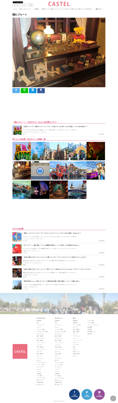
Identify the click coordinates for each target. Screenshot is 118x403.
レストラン (39, 344)
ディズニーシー (35, 250)
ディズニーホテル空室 (42, 331)
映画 (74, 347)
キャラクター (40, 367)
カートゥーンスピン (34, 132)
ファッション (40, 358)
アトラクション (40, 333)
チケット (39, 327)
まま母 (25, 286)
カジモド (35, 274)
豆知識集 (39, 373)
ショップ (39, 369)
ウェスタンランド (33, 286)
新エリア (39, 360)
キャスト (39, 356)
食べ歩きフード (40, 384)
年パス (74, 356)
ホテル (74, 349)
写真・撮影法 (40, 347)
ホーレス (26, 132)
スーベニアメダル (41, 378)
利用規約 (89, 329)
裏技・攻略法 (40, 336)
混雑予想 (75, 322)
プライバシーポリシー (93, 325)
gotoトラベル (40, 380)
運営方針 (89, 333)
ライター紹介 (90, 320)
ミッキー (26, 238)
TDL (38, 322)
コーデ (74, 333)
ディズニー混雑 (40, 329)
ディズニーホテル (41, 362)
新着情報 (39, 320)
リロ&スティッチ (27, 262)
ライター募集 (90, 322)
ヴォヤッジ (43, 132)
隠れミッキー (27, 250)
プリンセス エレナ (37, 262)
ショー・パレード (41, 342)
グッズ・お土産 (40, 364)
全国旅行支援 (40, 382)
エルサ (31, 238)
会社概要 (89, 327)
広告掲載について (91, 331)
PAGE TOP (113, 398)
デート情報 (39, 375)
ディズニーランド (39, 238)
